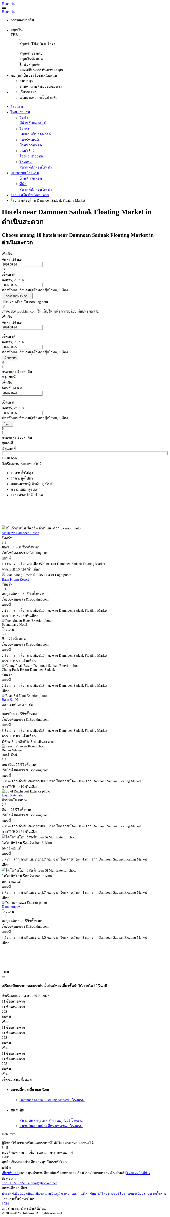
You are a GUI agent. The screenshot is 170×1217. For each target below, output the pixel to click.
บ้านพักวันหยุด (30, 145)
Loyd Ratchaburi (13, 795)
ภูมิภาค (62, 1193)
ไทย (104, 1193)
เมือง (38, 1193)
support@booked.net (42, 1183)
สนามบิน (49, 1193)
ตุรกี (98, 1193)
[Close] (3, 977)
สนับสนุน (26, 1173)
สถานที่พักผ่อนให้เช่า (35, 167)
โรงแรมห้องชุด (31, 156)
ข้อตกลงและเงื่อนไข (72, 1173)
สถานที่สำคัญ (84, 1193)
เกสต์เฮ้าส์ (27, 151)
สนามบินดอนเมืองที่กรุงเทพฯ (51, 1126)
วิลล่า (23, 117)
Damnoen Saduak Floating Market (52, 1100)
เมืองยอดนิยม (24, 1193)
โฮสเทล (25, 162)
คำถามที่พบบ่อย (45, 1173)
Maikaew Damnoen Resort (20, 533)
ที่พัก (23, 184)
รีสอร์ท (24, 129)
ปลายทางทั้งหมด (154, 1193)
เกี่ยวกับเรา (10, 1173)
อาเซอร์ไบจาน (119, 1193)
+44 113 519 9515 (14, 1183)
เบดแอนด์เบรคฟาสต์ (35, 134)
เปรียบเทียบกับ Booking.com (27, 302)
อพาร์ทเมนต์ (29, 140)
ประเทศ (8, 1193)
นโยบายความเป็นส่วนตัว (107, 1173)
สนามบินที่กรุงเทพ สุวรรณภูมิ (51, 1120)
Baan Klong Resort (15, 579)
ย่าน (71, 1193)
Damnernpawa (12, 906)
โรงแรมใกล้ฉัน (138, 1173)
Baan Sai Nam (12, 699)
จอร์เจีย (135, 1193)
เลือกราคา (10, 358)
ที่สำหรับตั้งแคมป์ (32, 123)
